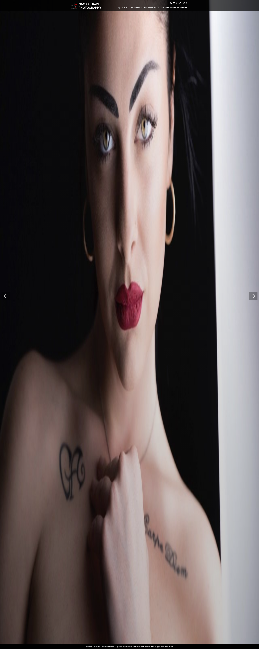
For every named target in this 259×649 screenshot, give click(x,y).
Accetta (171, 646)
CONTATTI (183, 8)
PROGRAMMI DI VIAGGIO (156, 8)
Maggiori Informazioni (161, 646)
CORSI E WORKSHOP (172, 8)
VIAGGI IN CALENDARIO (139, 8)
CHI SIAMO (125, 8)
